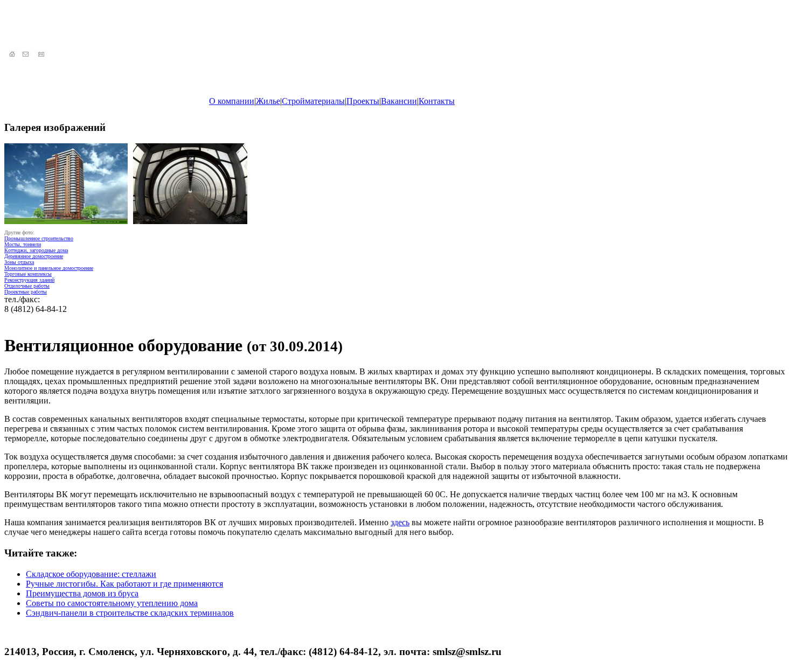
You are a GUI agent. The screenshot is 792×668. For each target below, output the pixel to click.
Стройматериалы (313, 101)
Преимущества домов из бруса (82, 593)
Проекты (362, 101)
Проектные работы (25, 292)
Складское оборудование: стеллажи (91, 574)
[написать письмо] (26, 54)
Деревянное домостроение (33, 256)
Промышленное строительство (38, 238)
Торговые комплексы (28, 274)
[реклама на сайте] (42, 54)
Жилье (268, 101)
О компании (231, 101)
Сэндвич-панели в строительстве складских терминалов (130, 612)
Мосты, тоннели (22, 244)
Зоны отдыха (19, 262)
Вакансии (399, 101)
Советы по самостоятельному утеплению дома (112, 603)
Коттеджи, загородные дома (36, 250)
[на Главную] (11, 54)
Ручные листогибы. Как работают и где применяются (124, 583)
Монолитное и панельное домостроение (48, 268)
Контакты (437, 101)
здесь (400, 522)
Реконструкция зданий (29, 280)
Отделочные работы (27, 286)
